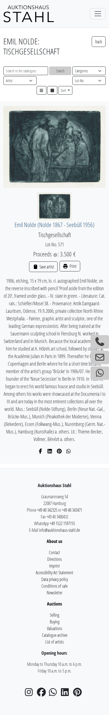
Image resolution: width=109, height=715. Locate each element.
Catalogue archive (54, 635)
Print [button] (73, 266)
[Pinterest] (59, 451)
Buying (55, 622)
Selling (54, 615)
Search (60, 70)
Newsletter (54, 593)
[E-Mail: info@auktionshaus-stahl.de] (100, 357)
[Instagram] (30, 694)
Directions (54, 559)
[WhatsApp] (68, 451)
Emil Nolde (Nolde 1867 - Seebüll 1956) (54, 225)
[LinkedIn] (50, 451)
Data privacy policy (54, 579)
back (98, 42)
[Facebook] (40, 451)
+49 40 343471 (72, 510)
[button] (42, 90)
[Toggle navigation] (98, 13)
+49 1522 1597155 (62, 523)
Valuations (54, 628)
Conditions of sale (54, 586)
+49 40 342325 (47, 510)
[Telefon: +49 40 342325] (100, 342)
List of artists (54, 642)
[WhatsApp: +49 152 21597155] (100, 373)
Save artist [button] (46, 267)
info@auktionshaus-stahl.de (59, 530)
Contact (54, 552)
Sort (64, 90)
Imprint (54, 566)
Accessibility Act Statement (54, 572)
